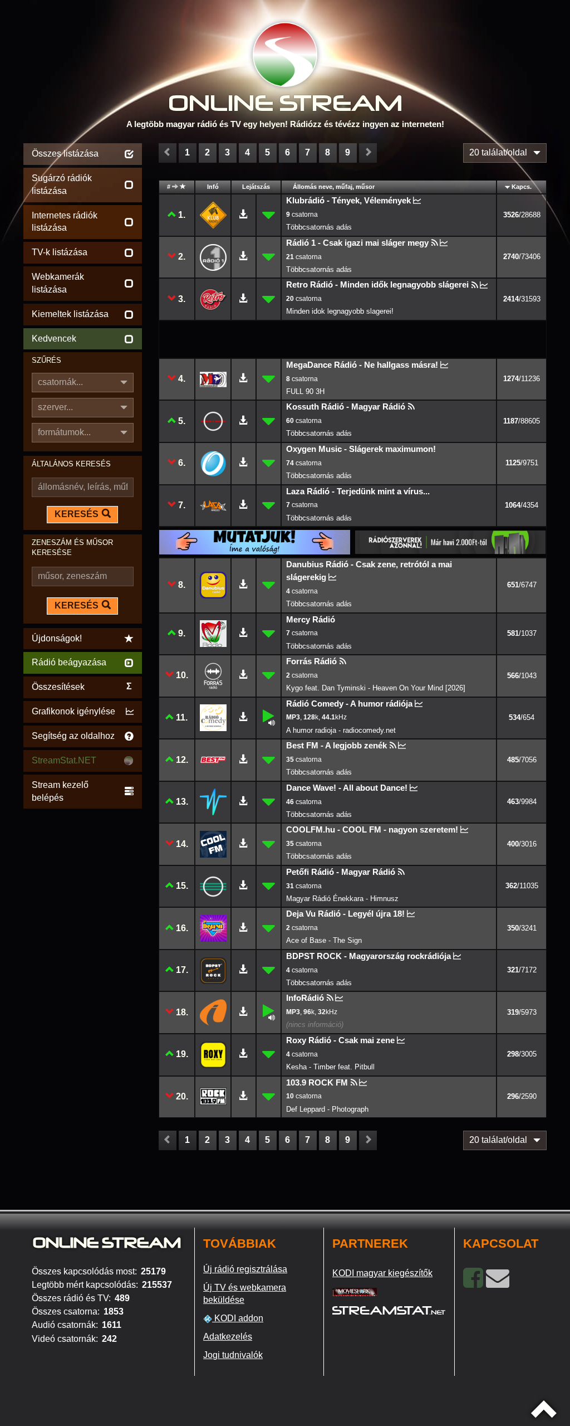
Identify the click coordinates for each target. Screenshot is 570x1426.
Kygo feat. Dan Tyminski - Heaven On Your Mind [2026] (375, 688)
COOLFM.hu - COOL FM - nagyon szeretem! (372, 829)
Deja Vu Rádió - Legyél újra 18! (345, 913)
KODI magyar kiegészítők (382, 1273)
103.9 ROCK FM (317, 1082)
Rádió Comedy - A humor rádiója (349, 703)
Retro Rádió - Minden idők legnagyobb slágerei (377, 284)
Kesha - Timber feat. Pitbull (330, 1067)
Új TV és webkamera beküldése (244, 1294)
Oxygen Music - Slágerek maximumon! (361, 449)
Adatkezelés (227, 1336)
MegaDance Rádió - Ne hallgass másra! (362, 364)
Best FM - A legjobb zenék (336, 745)
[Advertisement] (82, 978)
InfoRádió (305, 997)
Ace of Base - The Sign (324, 940)
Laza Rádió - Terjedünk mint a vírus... (358, 491)
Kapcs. (522, 186)
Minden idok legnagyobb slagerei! (340, 311)
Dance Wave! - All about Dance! (346, 787)
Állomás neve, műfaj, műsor (334, 186)
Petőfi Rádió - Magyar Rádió (340, 872)
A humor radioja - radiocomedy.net (341, 730)
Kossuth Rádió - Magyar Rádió (345, 406)
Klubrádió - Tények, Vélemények (348, 200)
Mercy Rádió (310, 619)
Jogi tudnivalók (233, 1355)
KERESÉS (77, 514)
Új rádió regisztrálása (245, 1269)
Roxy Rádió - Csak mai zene (340, 1040)
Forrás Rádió (311, 661)
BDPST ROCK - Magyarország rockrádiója (368, 956)
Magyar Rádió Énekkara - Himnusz (342, 898)
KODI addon (237, 1318)
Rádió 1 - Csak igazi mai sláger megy (357, 242)
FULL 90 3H (305, 391)
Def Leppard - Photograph (327, 1109)
